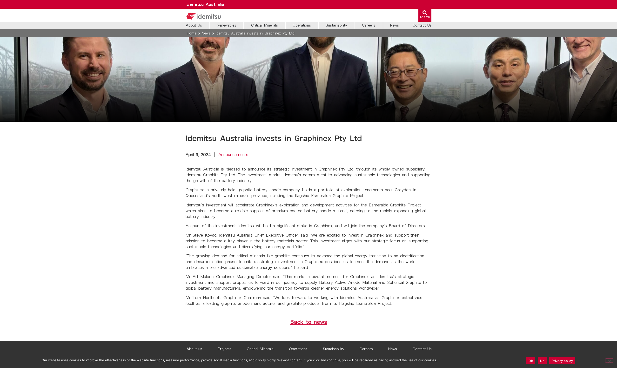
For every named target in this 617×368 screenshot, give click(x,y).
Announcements (233, 155)
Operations (298, 349)
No (542, 361)
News (206, 33)
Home (191, 33)
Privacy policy (562, 361)
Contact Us (422, 349)
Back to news (308, 322)
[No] (609, 360)
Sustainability (333, 349)
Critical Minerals (260, 349)
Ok (531, 361)
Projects (224, 349)
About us (194, 349)
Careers (366, 349)
